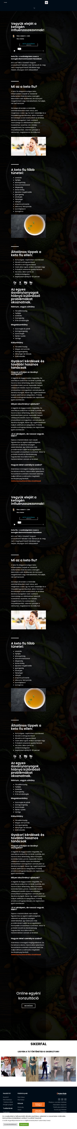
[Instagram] (65, 1099)
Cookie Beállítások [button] (10, 1124)
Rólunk (20, 1103)
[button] (46, 2)
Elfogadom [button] (24, 1124)
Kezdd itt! (7, 1093)
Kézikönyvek (23, 1093)
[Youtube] (62, 1099)
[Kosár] (34, 8)
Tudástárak (8, 1108)
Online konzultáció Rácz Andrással (26, 481)
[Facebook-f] (59, 1099)
